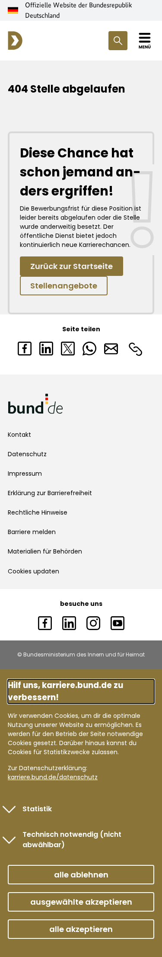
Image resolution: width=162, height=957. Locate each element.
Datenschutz (27, 454)
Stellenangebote (63, 285)
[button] (81, 874)
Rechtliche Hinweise (37, 512)
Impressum (25, 473)
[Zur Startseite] (15, 40)
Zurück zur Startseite (71, 266)
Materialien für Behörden (45, 551)
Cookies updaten (33, 571)
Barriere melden (32, 532)
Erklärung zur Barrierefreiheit (50, 493)
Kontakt (19, 434)
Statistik (37, 809)
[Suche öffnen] (117, 40)
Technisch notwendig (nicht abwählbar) (71, 839)
